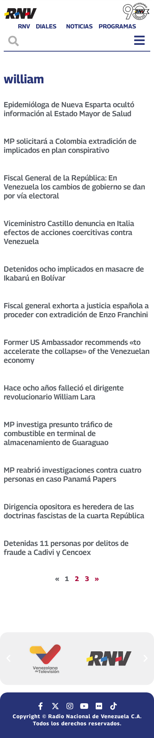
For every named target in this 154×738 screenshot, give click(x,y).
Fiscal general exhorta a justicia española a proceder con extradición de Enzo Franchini (76, 310)
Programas (117, 26)
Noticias (79, 26)
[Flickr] (99, 706)
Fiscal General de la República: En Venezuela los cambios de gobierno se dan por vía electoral (74, 186)
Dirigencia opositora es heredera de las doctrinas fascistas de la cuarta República (74, 511)
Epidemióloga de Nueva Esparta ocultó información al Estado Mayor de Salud (69, 109)
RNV (24, 26)
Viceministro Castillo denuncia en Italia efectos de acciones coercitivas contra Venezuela (69, 232)
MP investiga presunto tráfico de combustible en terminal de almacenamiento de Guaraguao (58, 433)
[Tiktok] (113, 706)
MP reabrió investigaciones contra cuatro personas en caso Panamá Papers (72, 475)
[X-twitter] (55, 706)
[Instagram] (70, 706)
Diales (46, 26)
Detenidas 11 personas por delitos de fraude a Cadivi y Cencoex (66, 548)
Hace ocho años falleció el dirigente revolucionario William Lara (64, 392)
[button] (8, 658)
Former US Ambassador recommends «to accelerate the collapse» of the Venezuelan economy (77, 351)
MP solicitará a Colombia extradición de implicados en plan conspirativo (70, 146)
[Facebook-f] (40, 706)
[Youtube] (84, 706)
